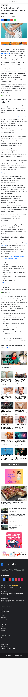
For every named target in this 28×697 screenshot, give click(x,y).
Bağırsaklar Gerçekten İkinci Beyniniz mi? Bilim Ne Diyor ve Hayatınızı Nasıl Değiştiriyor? (20, 442)
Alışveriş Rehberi (4, 619)
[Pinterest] (11, 20)
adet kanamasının (5, 53)
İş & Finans (3, 628)
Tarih (2, 626)
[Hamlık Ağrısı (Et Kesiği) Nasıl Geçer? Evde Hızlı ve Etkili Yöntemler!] (21, 419)
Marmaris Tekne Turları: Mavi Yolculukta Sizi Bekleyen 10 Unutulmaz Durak (12, 594)
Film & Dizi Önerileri (5, 611)
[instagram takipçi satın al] (14, 553)
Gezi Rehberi (3, 617)
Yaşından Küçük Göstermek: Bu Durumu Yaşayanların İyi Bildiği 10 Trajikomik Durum (20, 396)
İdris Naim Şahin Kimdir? (14, 520)
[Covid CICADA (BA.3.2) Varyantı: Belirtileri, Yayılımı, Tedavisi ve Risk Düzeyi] (21, 451)
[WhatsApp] (15, 20)
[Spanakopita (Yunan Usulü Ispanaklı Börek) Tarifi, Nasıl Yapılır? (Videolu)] (4, 516)
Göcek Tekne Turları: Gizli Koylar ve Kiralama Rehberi (12, 587)
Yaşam (2, 613)
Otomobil (3, 630)
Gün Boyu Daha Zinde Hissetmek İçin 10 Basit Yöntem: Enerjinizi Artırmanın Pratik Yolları (7, 457)
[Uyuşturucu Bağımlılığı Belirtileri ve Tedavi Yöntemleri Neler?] (21, 374)
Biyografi (3, 609)
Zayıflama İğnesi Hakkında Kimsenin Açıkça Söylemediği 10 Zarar (6, 396)
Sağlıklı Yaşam (4, 5)
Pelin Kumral (5, 16)
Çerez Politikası (4, 646)
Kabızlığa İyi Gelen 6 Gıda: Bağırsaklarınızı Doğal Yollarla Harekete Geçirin (7, 381)
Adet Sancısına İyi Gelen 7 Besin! (18, 116)
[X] (5, 20)
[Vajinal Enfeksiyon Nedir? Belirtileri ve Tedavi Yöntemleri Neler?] (21, 405)
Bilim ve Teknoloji (4, 621)
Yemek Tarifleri (4, 615)
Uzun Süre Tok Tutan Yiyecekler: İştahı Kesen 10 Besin (7, 441)
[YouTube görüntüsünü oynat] (14, 358)
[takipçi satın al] (14, 43)
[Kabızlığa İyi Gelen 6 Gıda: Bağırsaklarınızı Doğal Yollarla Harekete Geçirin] (7, 374)
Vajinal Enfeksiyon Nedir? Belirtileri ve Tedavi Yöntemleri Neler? (21, 412)
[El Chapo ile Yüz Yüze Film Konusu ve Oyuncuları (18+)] (4, 527)
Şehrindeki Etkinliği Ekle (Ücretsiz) (8, 648)
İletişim (2, 639)
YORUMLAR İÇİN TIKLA (14, 464)
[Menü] (1, 2)
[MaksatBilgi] (14, 2)
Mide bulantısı (7, 282)
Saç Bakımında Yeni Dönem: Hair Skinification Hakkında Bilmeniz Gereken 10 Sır (7, 426)
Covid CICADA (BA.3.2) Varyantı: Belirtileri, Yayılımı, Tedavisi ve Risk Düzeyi (21, 457)
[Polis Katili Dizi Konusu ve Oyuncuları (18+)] (4, 510)
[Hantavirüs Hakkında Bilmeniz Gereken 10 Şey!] (7, 405)
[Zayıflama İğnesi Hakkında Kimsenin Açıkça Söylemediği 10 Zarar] (7, 390)
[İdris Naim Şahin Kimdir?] (4, 521)
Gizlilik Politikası (4, 644)
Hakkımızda (3, 637)
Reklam (2, 642)
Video (7, 348)
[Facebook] (2, 20)
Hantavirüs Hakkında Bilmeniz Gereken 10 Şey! (6, 411)
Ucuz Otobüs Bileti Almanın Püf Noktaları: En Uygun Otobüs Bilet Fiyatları (12, 597)
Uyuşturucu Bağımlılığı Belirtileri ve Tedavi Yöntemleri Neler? (20, 380)
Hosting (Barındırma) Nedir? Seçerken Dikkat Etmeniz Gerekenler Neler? (12, 601)
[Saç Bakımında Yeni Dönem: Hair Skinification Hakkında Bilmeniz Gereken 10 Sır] (7, 419)
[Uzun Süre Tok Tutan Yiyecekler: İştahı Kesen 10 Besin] (7, 435)
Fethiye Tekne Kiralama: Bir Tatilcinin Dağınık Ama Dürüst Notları (11, 590)
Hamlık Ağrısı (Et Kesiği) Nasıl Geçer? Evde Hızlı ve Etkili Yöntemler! (21, 426)
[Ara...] (26, 2)
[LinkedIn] (8, 20)
